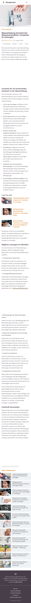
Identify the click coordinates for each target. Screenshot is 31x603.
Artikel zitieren (6, 44)
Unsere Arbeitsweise (15, 590)
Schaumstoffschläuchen (20, 288)
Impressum (15, 595)
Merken (15, 44)
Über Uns (15, 588)
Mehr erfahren (18, 582)
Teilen (20, 44)
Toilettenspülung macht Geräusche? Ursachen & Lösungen (21, 200)
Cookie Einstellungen (15, 593)
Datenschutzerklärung (15, 597)
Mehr (27, 44)
